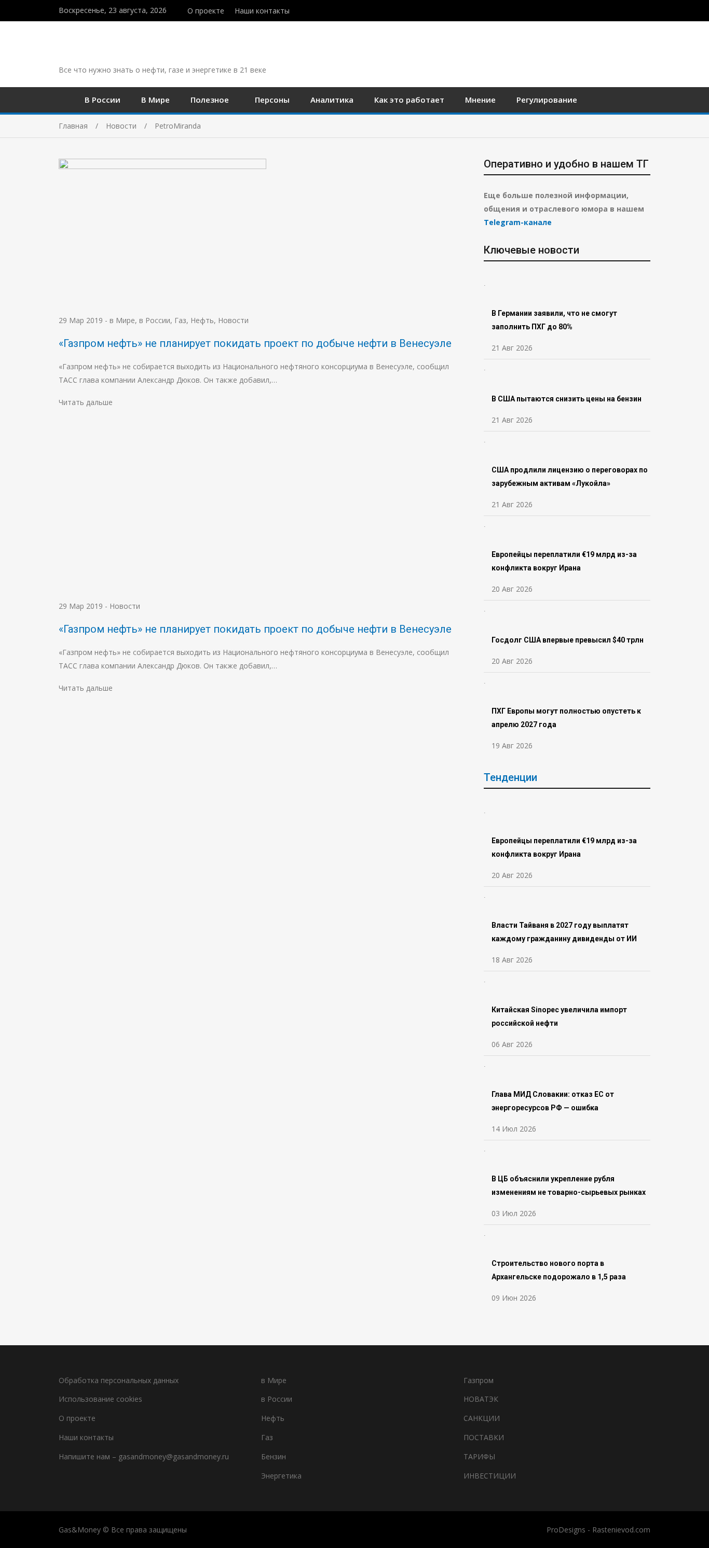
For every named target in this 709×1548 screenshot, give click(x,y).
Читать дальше (86, 402)
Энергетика (281, 1476)
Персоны (272, 99)
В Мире (155, 99)
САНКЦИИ (481, 1418)
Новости (233, 320)
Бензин (273, 1456)
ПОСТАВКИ (483, 1437)
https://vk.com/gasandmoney (647, 9)
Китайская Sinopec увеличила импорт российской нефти (559, 1016)
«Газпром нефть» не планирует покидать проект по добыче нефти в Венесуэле (255, 343)
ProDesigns (566, 1530)
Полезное (209, 99)
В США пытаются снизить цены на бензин (567, 399)
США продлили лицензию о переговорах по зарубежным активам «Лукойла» (570, 476)
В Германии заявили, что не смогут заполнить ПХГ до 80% (554, 320)
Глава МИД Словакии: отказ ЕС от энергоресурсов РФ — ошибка (553, 1101)
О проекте (205, 11)
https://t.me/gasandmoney (636, 9)
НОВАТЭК (480, 1399)
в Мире (122, 320)
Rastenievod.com (621, 1530)
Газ (180, 320)
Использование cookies (100, 1399)
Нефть (202, 320)
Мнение (480, 99)
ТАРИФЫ (479, 1456)
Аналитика (331, 99)
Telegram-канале (518, 222)
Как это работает (409, 99)
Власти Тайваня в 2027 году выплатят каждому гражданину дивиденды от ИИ (564, 932)
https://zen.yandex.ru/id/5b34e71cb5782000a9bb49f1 (626, 9)
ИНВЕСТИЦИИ (489, 1476)
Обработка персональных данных (119, 1380)
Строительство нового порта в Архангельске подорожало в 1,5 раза (559, 1270)
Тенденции (510, 777)
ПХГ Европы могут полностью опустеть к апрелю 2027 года (566, 718)
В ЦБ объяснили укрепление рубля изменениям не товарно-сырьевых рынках (569, 1185)
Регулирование (546, 99)
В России (102, 99)
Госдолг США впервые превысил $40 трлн (568, 640)
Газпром (478, 1380)
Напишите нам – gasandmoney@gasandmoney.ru (144, 1456)
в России (154, 320)
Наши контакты (262, 11)
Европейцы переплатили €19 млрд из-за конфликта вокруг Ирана (564, 561)
